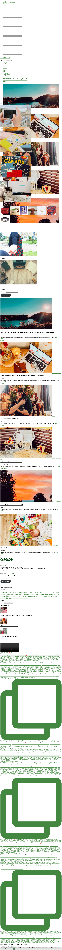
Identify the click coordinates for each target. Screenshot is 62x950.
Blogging (15, 592)
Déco (15, 594)
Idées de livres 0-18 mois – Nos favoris (12, 548)
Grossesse (26, 594)
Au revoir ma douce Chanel (9, 418)
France (19, 594)
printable (46, 596)
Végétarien (23, 598)
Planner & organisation (56, 373)
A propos (3, 258)
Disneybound (3, 594)
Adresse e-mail (3, 291)
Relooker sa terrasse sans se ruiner (11, 462)
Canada (53, 328)
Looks (56, 594)
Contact (2, 287)
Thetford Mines (15, 598)
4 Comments (2, 340)
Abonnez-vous (5, 295)
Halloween (32, 594)
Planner (42, 596)
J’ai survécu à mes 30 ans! (8, 636)
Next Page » (2, 557)
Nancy (20, 596)
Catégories (2, 587)
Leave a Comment (4, 468)
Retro (56, 596)
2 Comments (2, 425)
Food (1, 329)
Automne (3, 592)
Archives (2, 602)
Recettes (53, 596)
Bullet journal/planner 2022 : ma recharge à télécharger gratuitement (22, 375)
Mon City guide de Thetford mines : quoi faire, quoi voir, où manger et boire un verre (15, 79)
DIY (13, 594)
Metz (17, 596)
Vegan (20, 598)
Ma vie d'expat (11, 596)
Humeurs (45, 594)
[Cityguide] (15, 126)
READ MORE (3, 381)
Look (53, 594)
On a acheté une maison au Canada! (11, 505)
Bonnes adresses (22, 592)
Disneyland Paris (9, 594)
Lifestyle (53, 416)
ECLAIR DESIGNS (10, 946)
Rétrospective (3, 598)
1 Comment (2, 383)
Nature (23, 596)
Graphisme (22, 594)
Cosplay (54, 592)
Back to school (9, 592)
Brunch (29, 592)
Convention (51, 592)
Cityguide (57, 328)
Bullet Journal (32, 592)
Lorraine (59, 594)
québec (49, 596)
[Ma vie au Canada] (15, 176)
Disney (58, 592)
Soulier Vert (5, 57)
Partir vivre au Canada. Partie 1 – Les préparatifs (16, 615)
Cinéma (42, 592)
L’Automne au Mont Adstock (9, 626)
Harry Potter (38, 594)
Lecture (50, 594)
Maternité (57, 545)
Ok (14, 948)
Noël (26, 596)
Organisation (31, 596)
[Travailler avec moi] (15, 201)
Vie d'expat (5, 329)
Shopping (9, 598)
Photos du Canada (37, 596)
